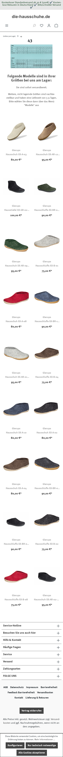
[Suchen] (34, 25)
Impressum (32, 687)
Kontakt (19, 697)
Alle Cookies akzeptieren (32, 752)
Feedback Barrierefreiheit (21, 692)
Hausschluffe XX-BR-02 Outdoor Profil (47, 488)
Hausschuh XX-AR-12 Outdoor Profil (47, 154)
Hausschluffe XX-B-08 (16, 599)
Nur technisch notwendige (42, 745)
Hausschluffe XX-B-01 (46, 265)
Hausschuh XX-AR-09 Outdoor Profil (16, 265)
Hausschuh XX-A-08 (16, 321)
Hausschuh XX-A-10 (16, 432)
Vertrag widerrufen (32, 710)
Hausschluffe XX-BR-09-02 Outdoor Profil (47, 210)
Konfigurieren (15, 745)
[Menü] (6, 25)
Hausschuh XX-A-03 (16, 154)
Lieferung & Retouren (37, 697)
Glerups (16, 150)
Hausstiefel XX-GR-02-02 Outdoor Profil (16, 210)
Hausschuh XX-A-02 (47, 432)
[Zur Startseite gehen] (31, 16)
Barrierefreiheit (49, 687)
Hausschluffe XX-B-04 (46, 377)
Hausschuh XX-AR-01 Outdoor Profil (16, 377)
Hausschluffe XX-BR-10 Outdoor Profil (47, 321)
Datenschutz (17, 687)
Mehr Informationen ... (44, 739)
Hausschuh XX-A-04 (16, 488)
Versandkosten (45, 692)
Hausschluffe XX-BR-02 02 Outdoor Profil (16, 544)
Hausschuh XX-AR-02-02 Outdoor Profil (47, 599)
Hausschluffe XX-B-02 (46, 544)
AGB (5, 687)
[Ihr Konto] (49, 25)
